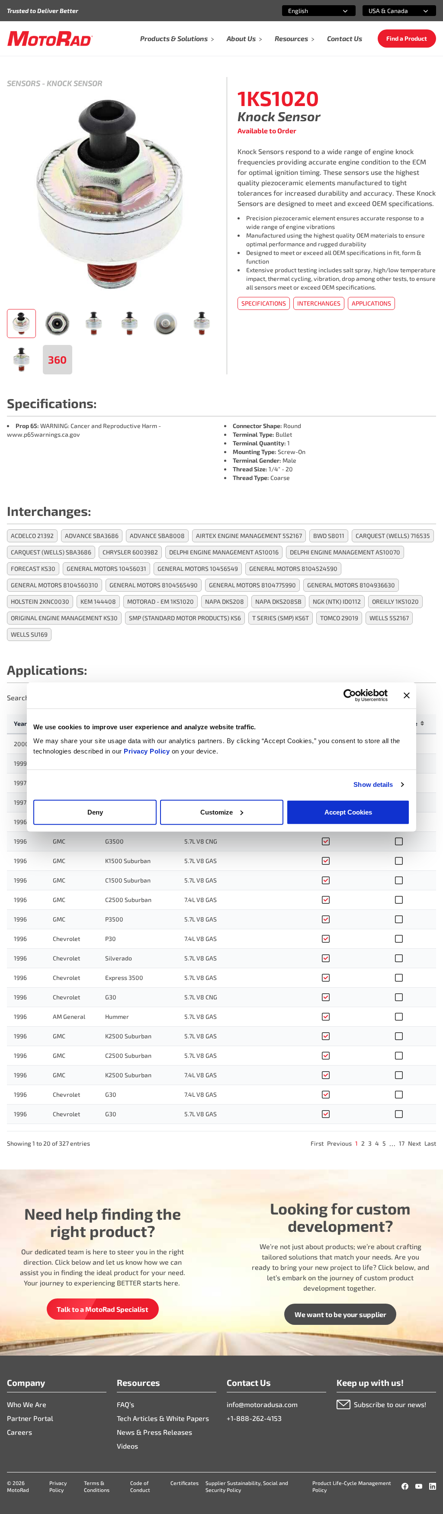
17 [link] (401, 1143)
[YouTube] (418, 1486)
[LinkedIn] (432, 1486)
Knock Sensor (75, 83)
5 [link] (384, 1143)
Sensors (23, 83)
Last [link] (430, 1143)
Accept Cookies (348, 811)
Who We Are (26, 1404)
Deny (95, 811)
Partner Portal (30, 1418)
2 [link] (363, 1143)
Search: (19, 697)
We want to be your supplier (340, 1314)
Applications (371, 303)
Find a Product (406, 38)
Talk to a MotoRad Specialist (102, 1309)
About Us (241, 38)
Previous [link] (339, 1143)
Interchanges (318, 303)
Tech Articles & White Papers (163, 1418)
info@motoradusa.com (262, 1404)
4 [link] (377, 1143)
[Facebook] (404, 1486)
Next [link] (414, 1143)
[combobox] (308, 10)
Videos (127, 1446)
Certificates (184, 1483)
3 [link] (370, 1143)
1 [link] (356, 1143)
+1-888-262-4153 (254, 1418)
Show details (373, 784)
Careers (19, 1432)
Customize (216, 811)
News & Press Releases (154, 1432)
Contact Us (344, 38)
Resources (291, 38)
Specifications (263, 303)
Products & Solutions (174, 38)
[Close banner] (407, 696)
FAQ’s (125, 1404)
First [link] (317, 1143)
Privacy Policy (148, 750)
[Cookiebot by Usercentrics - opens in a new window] (350, 695)
